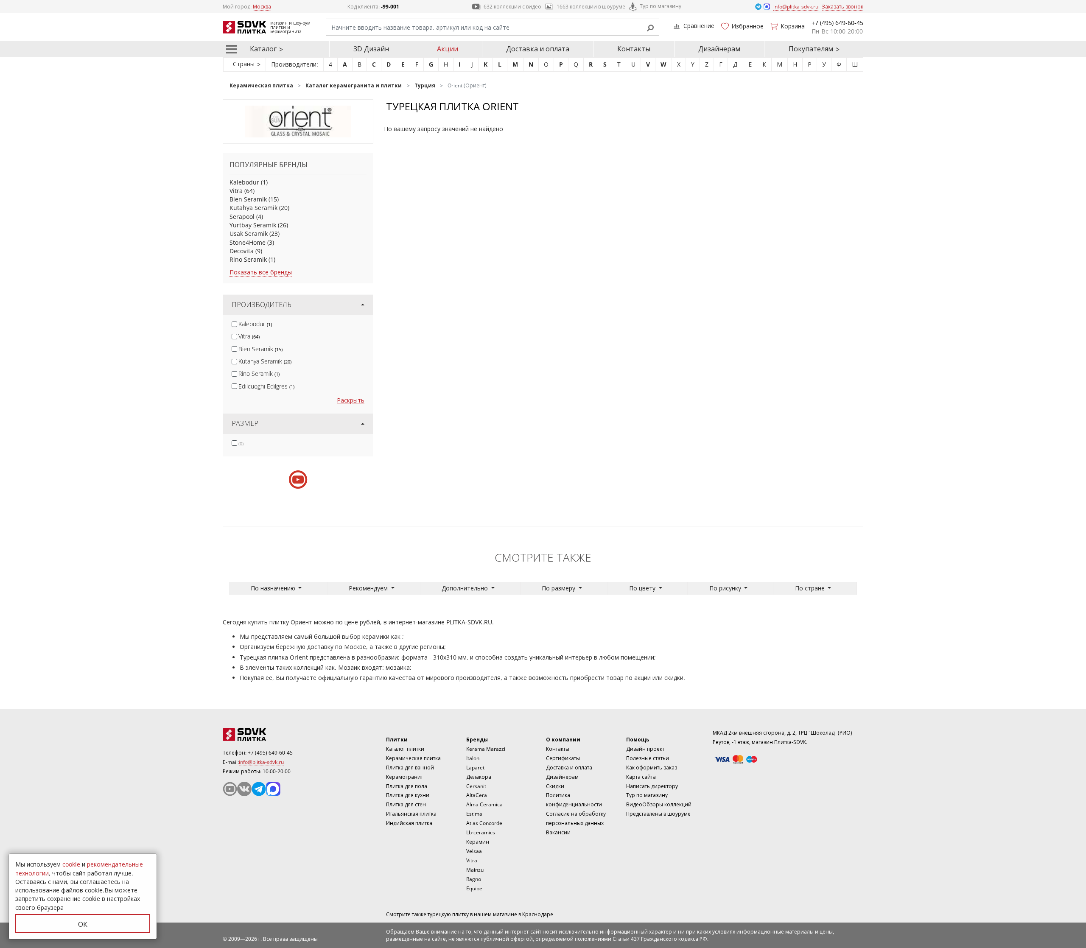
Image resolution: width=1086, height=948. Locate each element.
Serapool (242, 217)
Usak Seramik (249, 233)
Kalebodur (244, 182)
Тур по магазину (660, 6)
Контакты (633, 48)
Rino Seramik (248, 259)
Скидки (555, 786)
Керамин (477, 841)
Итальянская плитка (411, 813)
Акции (447, 48)
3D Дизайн (371, 48)
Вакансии (558, 832)
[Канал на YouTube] (230, 789)
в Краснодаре (535, 914)
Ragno (473, 879)
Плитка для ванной (410, 767)
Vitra (236, 191)
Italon (472, 758)
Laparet (475, 767)
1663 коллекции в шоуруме (591, 6)
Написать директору (652, 786)
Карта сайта (641, 776)
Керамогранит (404, 776)
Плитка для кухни (407, 795)
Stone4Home (248, 242)
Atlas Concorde (484, 823)
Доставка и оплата (537, 48)
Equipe (474, 888)
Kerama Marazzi (485, 748)
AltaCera (476, 795)
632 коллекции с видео (512, 6)
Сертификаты (563, 758)
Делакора (478, 776)
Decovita (242, 251)
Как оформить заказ (651, 767)
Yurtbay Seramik (253, 225)
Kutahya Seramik (253, 208)
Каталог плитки (405, 748)
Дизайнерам (719, 48)
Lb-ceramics (480, 832)
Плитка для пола (406, 786)
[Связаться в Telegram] (759, 6)
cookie (71, 864)
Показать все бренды (261, 272)
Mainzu (475, 869)
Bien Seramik (248, 199)
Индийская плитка (409, 823)
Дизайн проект (645, 748)
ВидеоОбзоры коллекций (658, 804)
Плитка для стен (406, 804)
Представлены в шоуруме (658, 813)
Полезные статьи (647, 758)
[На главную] (269, 734)
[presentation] (234, 324)
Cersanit (476, 786)
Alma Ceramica (484, 804)
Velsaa (474, 851)
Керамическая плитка (413, 758)
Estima (474, 813)
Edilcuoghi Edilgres (266, 386)
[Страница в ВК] (244, 789)
